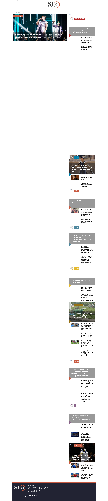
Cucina (84, 10)
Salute (68, 10)
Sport (79, 10)
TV (53, 10)
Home (14, 10)
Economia (37, 10)
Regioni (19, 10)
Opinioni (90, 10)
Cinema (74, 10)
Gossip (49, 10)
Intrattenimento (60, 10)
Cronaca (25, 10)
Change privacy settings (33, 497)
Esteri (31, 10)
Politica (43, 10)
